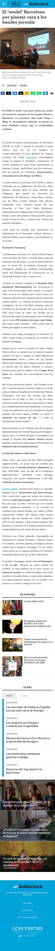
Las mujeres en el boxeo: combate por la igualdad (22, 724)
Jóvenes (23, 86)
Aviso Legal (27, 910)
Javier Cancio (9, 868)
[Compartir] (3, 93)
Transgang (31, 157)
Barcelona (11, 86)
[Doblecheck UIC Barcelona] (17, 4)
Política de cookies (27, 917)
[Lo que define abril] (12, 607)
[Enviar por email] (51, 93)
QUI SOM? (27, 903)
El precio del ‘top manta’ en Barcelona (24, 770)
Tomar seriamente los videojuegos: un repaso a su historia (38, 642)
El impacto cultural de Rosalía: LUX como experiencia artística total (37, 624)
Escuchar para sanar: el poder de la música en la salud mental (26, 803)
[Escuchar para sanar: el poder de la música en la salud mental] (27, 795)
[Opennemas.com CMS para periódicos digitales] (27, 932)
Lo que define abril (34, 601)
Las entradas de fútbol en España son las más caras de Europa (28, 708)
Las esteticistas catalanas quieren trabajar (23, 755)
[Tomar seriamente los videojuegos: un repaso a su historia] (12, 645)
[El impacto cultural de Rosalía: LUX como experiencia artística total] (12, 626)
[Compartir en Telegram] (45, 93)
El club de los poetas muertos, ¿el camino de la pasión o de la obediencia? (25, 862)
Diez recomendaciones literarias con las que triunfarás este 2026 (36, 660)
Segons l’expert (10, 489)
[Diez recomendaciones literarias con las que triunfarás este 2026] (12, 666)
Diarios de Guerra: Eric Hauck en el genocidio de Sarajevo (28, 739)
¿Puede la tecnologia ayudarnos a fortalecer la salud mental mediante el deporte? (27, 833)
